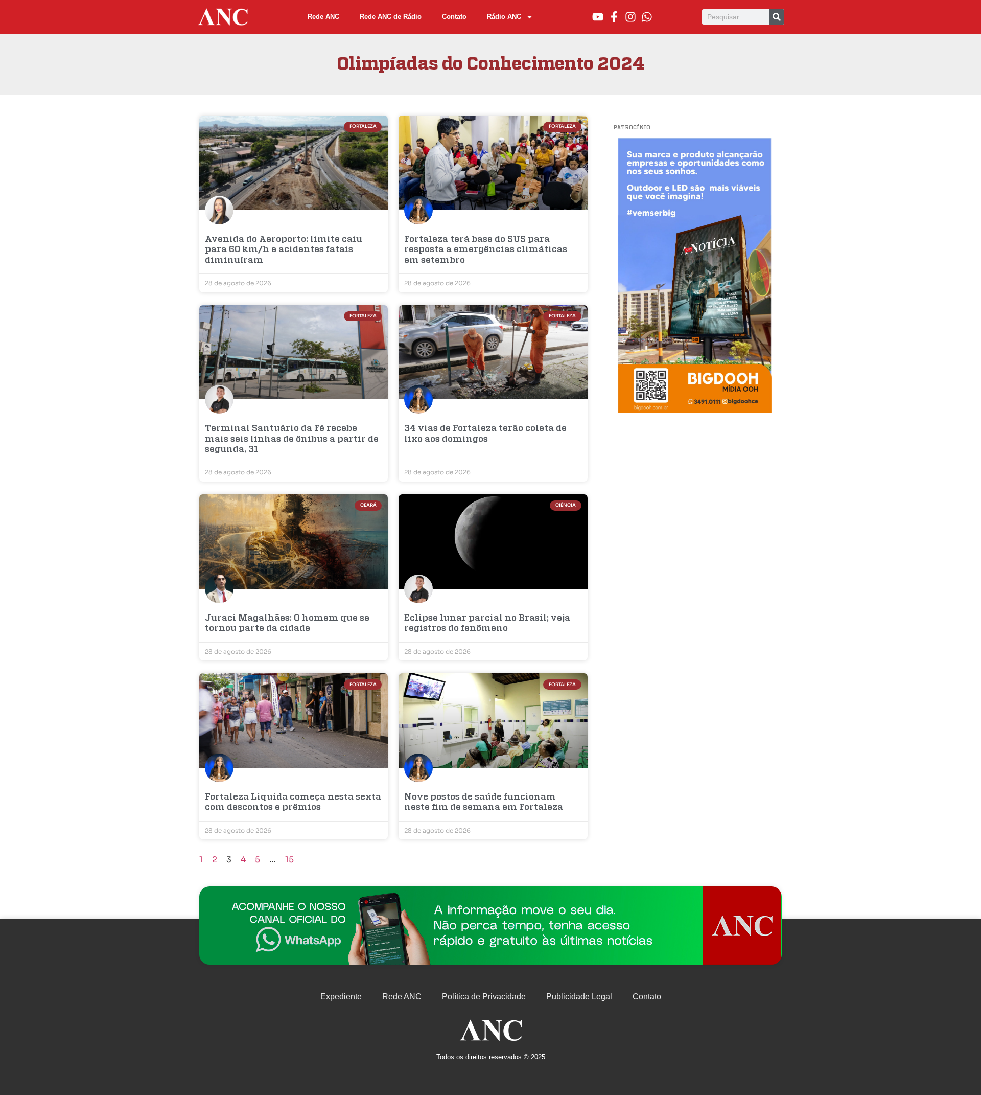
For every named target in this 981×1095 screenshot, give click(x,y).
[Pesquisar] (776, 17)
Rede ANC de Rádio (391, 16)
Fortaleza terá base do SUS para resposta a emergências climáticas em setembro (485, 250)
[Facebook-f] (614, 16)
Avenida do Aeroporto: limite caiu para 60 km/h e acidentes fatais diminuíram (283, 250)
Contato (454, 16)
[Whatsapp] (646, 16)
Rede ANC (323, 16)
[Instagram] (630, 16)
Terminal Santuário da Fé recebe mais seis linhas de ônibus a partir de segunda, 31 (292, 439)
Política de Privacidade (484, 996)
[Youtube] (597, 16)
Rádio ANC (504, 16)
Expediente (341, 996)
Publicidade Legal (579, 996)
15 (289, 859)
